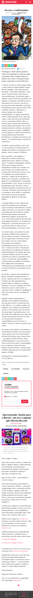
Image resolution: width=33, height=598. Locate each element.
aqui (10, 594)
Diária (15, 396)
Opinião (5, 373)
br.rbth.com (24, 519)
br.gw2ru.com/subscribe (20, 551)
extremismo (15, 369)
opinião (5, 369)
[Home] (3, 2)
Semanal (8, 396)
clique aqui (17, 580)
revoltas (26, 369)
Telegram (22, 68)
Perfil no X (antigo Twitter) (13, 543)
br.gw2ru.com (6, 528)
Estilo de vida (16, 423)
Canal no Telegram (9, 539)
